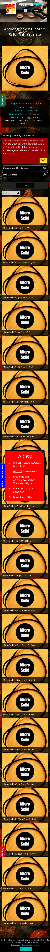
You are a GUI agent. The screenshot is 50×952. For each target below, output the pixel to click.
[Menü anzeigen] (26, 10)
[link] (25, 476)
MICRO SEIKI (25, 185)
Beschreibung (24, 107)
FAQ (35, 117)
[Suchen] (18, 193)
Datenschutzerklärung (30, 945)
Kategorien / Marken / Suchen (25, 103)
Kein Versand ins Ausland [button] (16, 168)
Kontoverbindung (20, 117)
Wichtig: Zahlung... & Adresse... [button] (19, 135)
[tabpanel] (39, 10)
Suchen (38, 5)
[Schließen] (44, 451)
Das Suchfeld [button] (10, 174)
